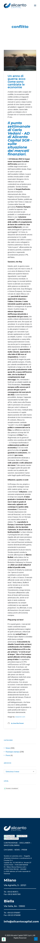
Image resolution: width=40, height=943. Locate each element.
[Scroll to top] (36, 939)
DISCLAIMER (25, 843)
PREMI (24, 850)
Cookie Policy (22, 836)
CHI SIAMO (8, 850)
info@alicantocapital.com (21, 921)
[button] (35, 5)
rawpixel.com (20, 717)
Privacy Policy (10, 836)
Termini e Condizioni (12, 788)
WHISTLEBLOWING (12, 845)
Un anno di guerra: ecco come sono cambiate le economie (16, 81)
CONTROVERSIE (11, 843)
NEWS (17, 850)
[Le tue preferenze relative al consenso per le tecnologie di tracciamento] (4, 939)
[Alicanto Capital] (15, 5)
